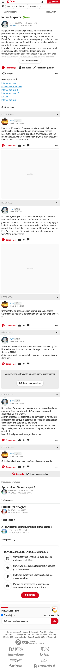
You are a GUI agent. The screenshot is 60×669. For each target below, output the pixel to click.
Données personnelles (22, 635)
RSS (11, 637)
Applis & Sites (21, 6)
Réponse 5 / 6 (7, 394)
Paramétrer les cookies (39, 635)
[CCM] (10, 1)
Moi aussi (26, 68)
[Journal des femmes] (15, 649)
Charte (6, 637)
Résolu (27, 17)
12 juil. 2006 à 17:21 (17, 403)
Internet (4, 96)
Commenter (10, 145)
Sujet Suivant (51, 12)
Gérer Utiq (52, 635)
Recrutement (9, 635)
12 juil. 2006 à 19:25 (25, 26)
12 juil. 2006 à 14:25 (17, 342)
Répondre (20, 474)
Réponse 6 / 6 (7, 447)
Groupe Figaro (33, 637)
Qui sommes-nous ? (14, 632)
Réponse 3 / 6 (7, 297)
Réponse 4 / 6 (7, 333)
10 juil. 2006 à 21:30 (17, 212)
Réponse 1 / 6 (7, 114)
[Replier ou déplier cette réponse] (57, 114)
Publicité (43, 632)
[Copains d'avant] (15, 660)
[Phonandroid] (44, 666)
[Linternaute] (15, 654)
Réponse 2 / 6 (7, 203)
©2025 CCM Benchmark (47, 637)
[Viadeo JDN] (44, 660)
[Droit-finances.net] (44, 654)
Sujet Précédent (10, 12)
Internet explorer (8, 100)
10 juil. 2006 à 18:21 (17, 123)
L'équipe (25, 632)
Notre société (33, 632)
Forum (10, 6)
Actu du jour (9, 615)
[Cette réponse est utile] (20, 145)
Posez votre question (45, 68)
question (55, 2)
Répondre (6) (10, 68)
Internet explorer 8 (9, 90)
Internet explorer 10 (10, 93)
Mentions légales (20, 637)
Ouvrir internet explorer (11, 86)
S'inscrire (30, 595)
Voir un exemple (51, 615)
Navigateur (34, 6)
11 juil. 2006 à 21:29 (17, 306)
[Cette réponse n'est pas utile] (28, 145)
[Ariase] (15, 665)
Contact (50, 632)
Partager (9, 73)
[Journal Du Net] (44, 649)
